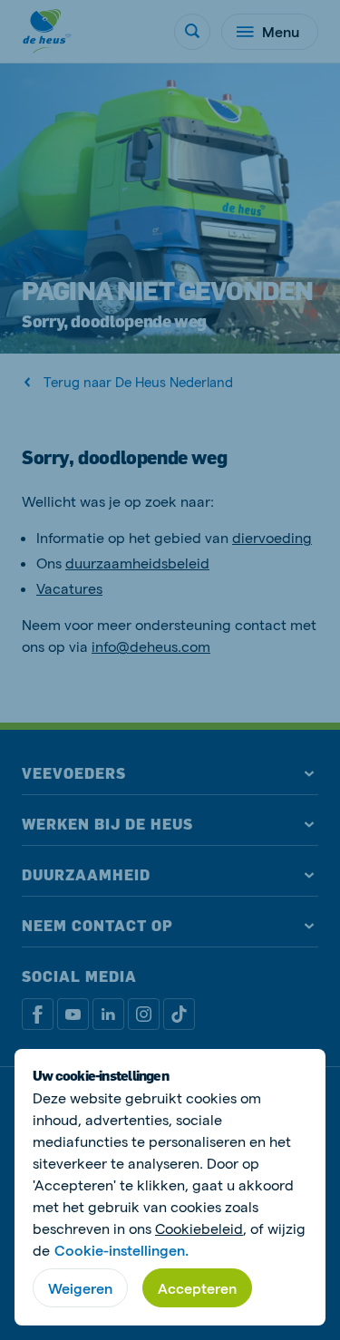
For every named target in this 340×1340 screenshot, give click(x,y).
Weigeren (80, 1287)
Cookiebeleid (199, 1228)
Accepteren (197, 1287)
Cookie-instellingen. (121, 1249)
